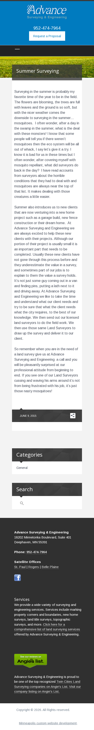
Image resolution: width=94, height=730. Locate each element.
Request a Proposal (47, 36)
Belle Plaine (50, 567)
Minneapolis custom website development (48, 723)
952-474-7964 (47, 28)
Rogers (33, 567)
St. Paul (20, 567)
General (22, 468)
